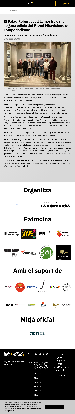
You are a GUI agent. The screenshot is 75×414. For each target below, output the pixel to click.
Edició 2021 (38, 391)
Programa (60, 360)
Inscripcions (63, 3)
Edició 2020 (38, 395)
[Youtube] (43, 354)
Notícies (13, 10)
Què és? (60, 357)
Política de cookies (27, 411)
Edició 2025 (38, 374)
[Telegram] (40, 354)
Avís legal (60, 375)
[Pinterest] (47, 354)
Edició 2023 (38, 382)
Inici (5, 10)
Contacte (60, 370)
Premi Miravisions (60, 367)
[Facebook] (33, 354)
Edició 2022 (38, 386)
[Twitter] (29, 354)
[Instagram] (36, 354)
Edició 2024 (38, 378)
